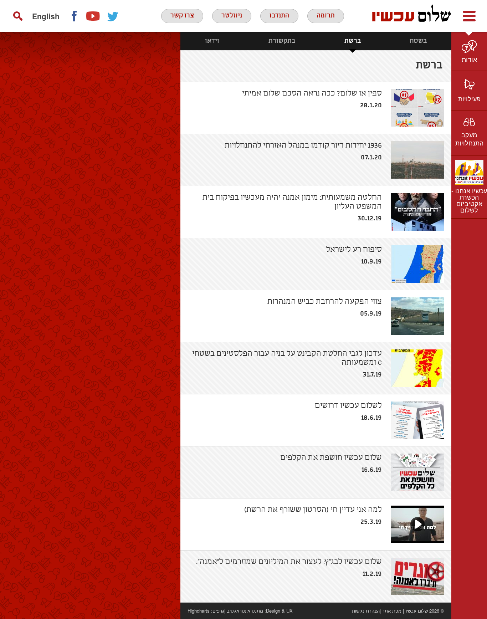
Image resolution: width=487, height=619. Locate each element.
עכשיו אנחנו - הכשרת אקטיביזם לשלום (469, 200)
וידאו (212, 41)
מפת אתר (391, 610)
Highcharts (199, 610)
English (46, 16)
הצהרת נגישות (366, 610)
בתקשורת (281, 41)
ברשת (352, 41)
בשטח (418, 41)
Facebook (74, 16)
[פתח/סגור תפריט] (469, 16)
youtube (93, 16)
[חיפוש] (18, 16)
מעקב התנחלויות (469, 138)
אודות (469, 59)
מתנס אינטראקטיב (245, 610)
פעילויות (469, 98)
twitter (113, 16)
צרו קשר (182, 16)
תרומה (326, 16)
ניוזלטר (231, 16)
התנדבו (279, 16)
